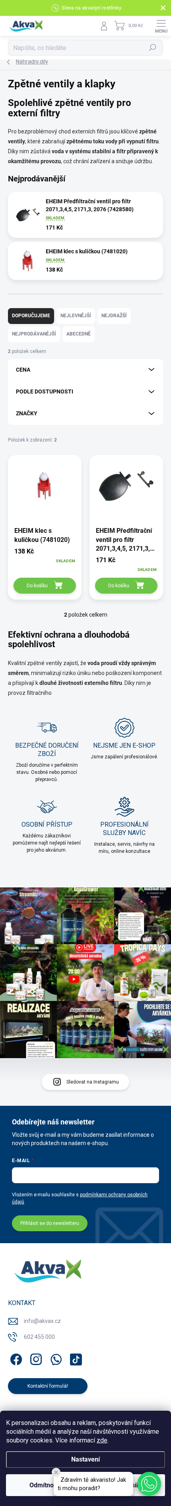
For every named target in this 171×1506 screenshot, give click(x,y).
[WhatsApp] (55, 1358)
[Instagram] (35, 1358)
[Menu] (161, 26)
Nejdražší (114, 315)
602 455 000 (39, 1337)
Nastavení (85, 1459)
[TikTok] (75, 1358)
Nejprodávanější (34, 334)
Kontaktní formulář (47, 1386)
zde (102, 1440)
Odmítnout (44, 1485)
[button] (149, 1484)
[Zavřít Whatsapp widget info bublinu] (56, 1472)
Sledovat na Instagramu (92, 1082)
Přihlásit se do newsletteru (49, 1223)
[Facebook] (15, 1358)
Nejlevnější (75, 315)
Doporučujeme (31, 315)
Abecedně (78, 334)
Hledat (153, 47)
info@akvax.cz (42, 1321)
